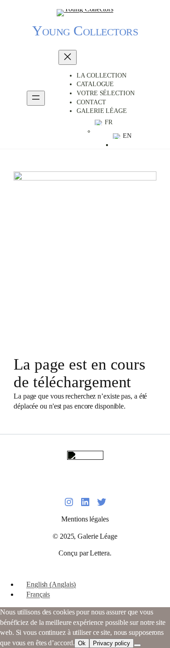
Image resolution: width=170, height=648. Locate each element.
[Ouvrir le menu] (36, 98)
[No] (137, 645)
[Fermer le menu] (67, 57)
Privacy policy (111, 643)
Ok (82, 643)
